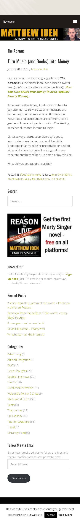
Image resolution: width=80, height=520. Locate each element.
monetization (15, 178)
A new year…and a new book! (25, 323)
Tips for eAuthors (18, 421)
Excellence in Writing (20, 388)
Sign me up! (19, 478)
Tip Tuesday (14, 416)
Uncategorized (16, 433)
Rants (11, 405)
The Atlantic (57, 178)
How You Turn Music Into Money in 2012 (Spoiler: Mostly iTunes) (39, 91)
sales (28, 178)
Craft (10, 365)
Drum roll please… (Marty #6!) (26, 329)
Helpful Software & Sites (23, 393)
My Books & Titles (18, 399)
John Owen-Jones (62, 174)
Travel (11, 427)
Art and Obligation (18, 360)
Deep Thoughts (17, 371)
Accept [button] (51, 514)
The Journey (15, 410)
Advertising (14, 354)
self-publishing (40, 178)
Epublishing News (30, 174)
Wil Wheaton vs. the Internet (25, 334)
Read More (65, 514)
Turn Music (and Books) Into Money (38, 61)
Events (11, 382)
